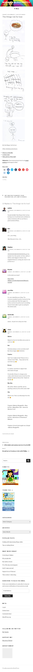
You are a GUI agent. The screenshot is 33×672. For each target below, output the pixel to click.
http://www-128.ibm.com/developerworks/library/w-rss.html (18, 280)
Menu (17, 8)
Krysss (10, 269)
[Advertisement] (7, 653)
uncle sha (11, 314)
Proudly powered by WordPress (10, 668)
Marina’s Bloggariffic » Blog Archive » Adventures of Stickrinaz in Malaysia (17, 417)
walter (10, 208)
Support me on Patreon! (8, 571)
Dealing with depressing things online (12, 542)
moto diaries (22, 196)
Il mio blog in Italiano (7, 555)
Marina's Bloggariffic (16, 2)
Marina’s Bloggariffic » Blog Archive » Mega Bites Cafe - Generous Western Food (18, 407)
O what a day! (6, 154)
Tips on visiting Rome (8, 545)
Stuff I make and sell (7, 568)
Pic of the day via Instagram (10, 565)
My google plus (6, 558)
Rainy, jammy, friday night (9, 156)
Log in (4, 607)
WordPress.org (6, 617)
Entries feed (5, 610)
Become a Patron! (7, 640)
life (15, 196)
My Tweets (5, 632)
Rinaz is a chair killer (7, 152)
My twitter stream (7, 561)
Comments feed (6, 614)
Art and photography (12, 195)
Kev (9, 228)
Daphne (10, 247)
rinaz (23, 14)
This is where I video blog (9, 575)
